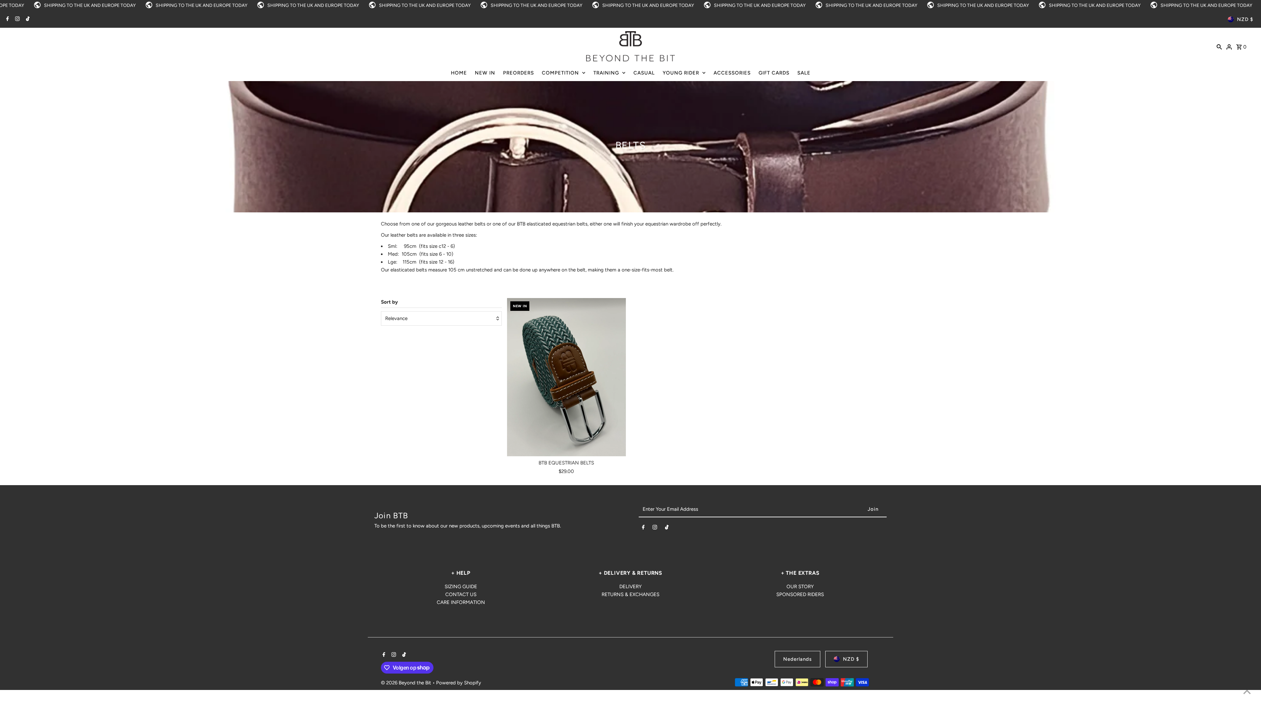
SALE (803, 73)
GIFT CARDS (774, 73)
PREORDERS (518, 73)
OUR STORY (800, 587)
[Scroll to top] (1247, 691)
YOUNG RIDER (681, 73)
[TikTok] (27, 19)
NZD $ (1245, 19)
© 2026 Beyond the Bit (406, 683)
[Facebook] (7, 19)
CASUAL (644, 73)
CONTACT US (460, 594)
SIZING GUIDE (461, 587)
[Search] (1219, 46)
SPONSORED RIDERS (800, 594)
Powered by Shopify (458, 683)
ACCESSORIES (732, 73)
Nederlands (797, 659)
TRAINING (606, 73)
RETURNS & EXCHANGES (630, 594)
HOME (459, 73)
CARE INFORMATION (461, 602)
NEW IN (485, 73)
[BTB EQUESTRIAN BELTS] (566, 377)
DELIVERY (630, 587)
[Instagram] (16, 19)
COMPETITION (560, 73)
